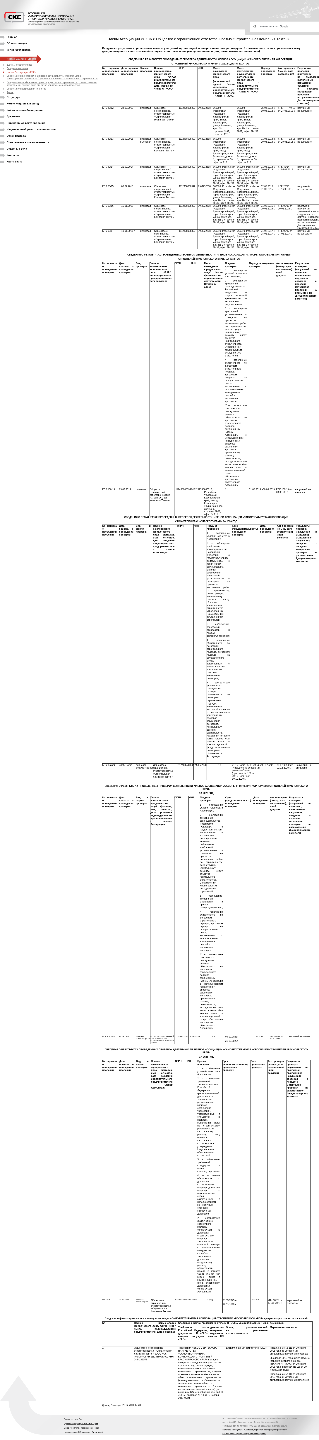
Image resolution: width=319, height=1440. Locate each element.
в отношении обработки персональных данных (244, 1433)
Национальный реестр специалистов (31, 129)
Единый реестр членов (19, 64)
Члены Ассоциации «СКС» (21, 72)
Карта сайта (14, 161)
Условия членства (18, 49)
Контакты (13, 155)
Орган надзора (16, 135)
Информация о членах (21, 58)
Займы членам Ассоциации (25, 110)
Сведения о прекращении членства (26, 88)
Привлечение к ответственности (28, 142)
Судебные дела (17, 148)
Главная (12, 36)
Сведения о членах (17, 68)
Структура (13, 97)
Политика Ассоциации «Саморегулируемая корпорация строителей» (254, 1430)
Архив (10, 92)
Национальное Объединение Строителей (83, 1432)
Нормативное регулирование (26, 122)
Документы (14, 116)
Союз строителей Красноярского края (81, 1428)
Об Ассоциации (17, 43)
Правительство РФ (73, 1419)
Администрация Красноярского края (81, 1423)
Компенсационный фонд (23, 103)
